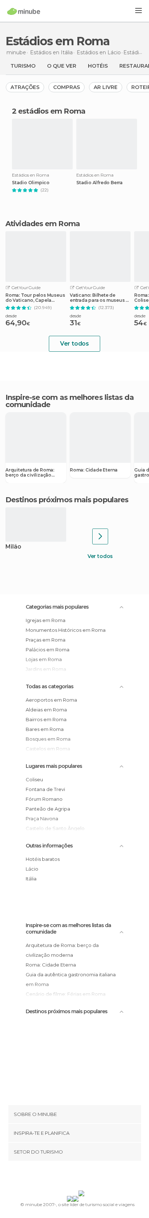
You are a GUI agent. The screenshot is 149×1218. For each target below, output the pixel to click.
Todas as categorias (49, 686)
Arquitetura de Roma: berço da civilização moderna (29, 473)
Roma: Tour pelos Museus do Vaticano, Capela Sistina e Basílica (35, 298)
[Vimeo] (82, 1177)
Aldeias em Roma (46, 709)
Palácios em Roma (47, 649)
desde (11, 315)
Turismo (22, 66)
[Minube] (23, 11)
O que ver (61, 66)
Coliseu (34, 779)
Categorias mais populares (57, 607)
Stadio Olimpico (31, 182)
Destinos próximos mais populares (66, 499)
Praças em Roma (45, 640)
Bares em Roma (45, 729)
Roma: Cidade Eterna (94, 470)
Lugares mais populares (54, 766)
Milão (13, 547)
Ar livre (106, 87)
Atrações (24, 87)
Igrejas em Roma (45, 620)
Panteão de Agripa (48, 809)
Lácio (32, 869)
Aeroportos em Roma (51, 700)
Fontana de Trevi (45, 789)
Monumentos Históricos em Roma (66, 630)
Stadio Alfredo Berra (99, 182)
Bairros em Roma (46, 719)
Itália (31, 878)
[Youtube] (91, 1177)
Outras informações (49, 845)
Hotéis (98, 66)
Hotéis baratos (43, 859)
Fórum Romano (44, 799)
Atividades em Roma (42, 223)
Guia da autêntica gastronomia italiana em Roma (71, 979)
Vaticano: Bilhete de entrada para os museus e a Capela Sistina (99, 298)
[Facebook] (63, 1177)
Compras (66, 87)
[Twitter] (72, 1177)
